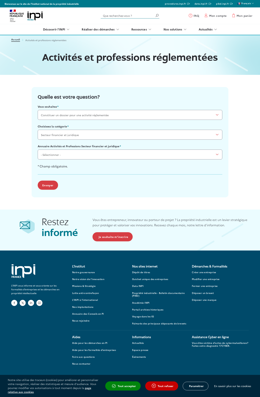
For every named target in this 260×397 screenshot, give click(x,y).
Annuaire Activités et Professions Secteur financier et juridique (78, 146)
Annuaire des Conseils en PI (88, 313)
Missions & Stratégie (84, 286)
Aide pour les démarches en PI (90, 343)
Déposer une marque (204, 300)
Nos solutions (172, 29)
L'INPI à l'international (85, 300)
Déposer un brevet (203, 293)
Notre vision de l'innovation (88, 279)
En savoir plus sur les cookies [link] (232, 386)
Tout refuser (165, 386)
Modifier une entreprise (205, 279)
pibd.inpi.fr (222, 3)
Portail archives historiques (147, 309)
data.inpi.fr (201, 3)
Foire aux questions (83, 356)
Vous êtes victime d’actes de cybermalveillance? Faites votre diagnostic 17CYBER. (220, 344)
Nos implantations (82, 307)
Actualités (206, 29)
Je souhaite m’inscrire (113, 237)
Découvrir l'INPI (54, 29)
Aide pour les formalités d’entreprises (94, 350)
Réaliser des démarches (98, 29)
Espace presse (140, 350)
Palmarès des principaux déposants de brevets (159, 323)
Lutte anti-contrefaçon (85, 293)
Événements (139, 356)
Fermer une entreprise (205, 286)
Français (246, 3)
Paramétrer (196, 386)
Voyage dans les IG (143, 316)
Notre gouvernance (83, 272)
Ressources (139, 29)
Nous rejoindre (81, 320)
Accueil (15, 39)
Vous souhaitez (47, 106)
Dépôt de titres (141, 272)
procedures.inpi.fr (175, 3)
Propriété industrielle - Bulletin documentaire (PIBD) (158, 294)
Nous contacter (81, 363)
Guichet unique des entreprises (150, 279)
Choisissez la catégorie (52, 126)
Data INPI (138, 286)
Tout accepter (127, 386)
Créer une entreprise (204, 272)
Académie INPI (141, 302)
